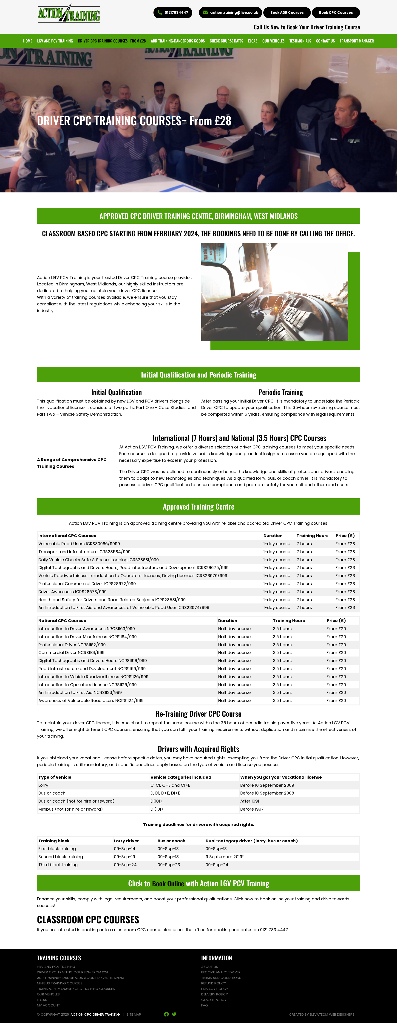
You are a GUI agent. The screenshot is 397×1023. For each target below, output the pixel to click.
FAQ (204, 1005)
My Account (48, 1005)
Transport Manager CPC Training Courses (76, 988)
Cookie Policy (214, 999)
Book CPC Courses (336, 12)
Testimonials (300, 41)
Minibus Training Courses (59, 983)
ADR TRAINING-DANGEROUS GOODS (178, 41)
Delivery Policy (214, 994)
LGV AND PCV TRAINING (55, 41)
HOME (27, 41)
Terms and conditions (221, 977)
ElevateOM (319, 1014)
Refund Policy (213, 983)
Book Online (168, 883)
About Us (209, 966)
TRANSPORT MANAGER (357, 41)
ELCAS (252, 41)
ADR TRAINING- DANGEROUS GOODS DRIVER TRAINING (81, 977)
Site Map (134, 1014)
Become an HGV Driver (221, 972)
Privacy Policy (214, 988)
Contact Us (325, 41)
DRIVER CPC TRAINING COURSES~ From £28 (112, 41)
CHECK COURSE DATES (226, 41)
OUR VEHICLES (273, 41)
